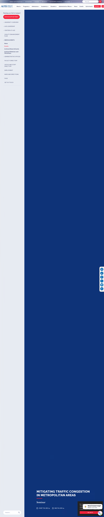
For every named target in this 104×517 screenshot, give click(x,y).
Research (44, 1)
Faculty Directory (10, 60)
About (18, 6)
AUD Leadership (9, 26)
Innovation (67, 1)
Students (53, 6)
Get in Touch (8, 82)
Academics (44, 6)
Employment (8, 70)
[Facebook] (101, 277)
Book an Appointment (11, 17)
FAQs (6, 78)
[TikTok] (101, 273)
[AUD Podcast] (101, 288)
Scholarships (28, 1)
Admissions (35, 6)
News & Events (9, 40)
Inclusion (37, 1)
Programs (26, 6)
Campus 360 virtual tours (16, 1)
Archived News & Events (11, 49)
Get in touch (89, 6)
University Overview (11, 22)
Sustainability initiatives (55, 1)
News (75, 6)
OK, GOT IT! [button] (90, 512)
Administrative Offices (65, 6)
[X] (101, 281)
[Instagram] (101, 269)
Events (81, 6)
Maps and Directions (11, 74)
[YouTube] (101, 284)
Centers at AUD (9, 30)
